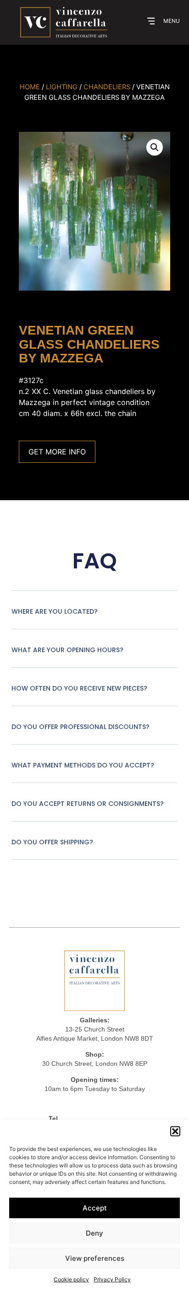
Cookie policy (71, 1279)
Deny (94, 1233)
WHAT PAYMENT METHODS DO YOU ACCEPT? (82, 765)
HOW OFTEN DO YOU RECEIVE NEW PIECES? (79, 688)
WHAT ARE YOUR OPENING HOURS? (67, 649)
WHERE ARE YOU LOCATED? (54, 611)
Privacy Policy (112, 1279)
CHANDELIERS (106, 87)
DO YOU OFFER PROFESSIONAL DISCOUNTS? (80, 726)
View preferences (94, 1258)
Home (30, 87)
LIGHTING (62, 87)
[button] (175, 1131)
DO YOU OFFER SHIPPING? (52, 842)
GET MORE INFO (57, 451)
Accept (95, 1208)
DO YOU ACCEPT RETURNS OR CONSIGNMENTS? (87, 803)
